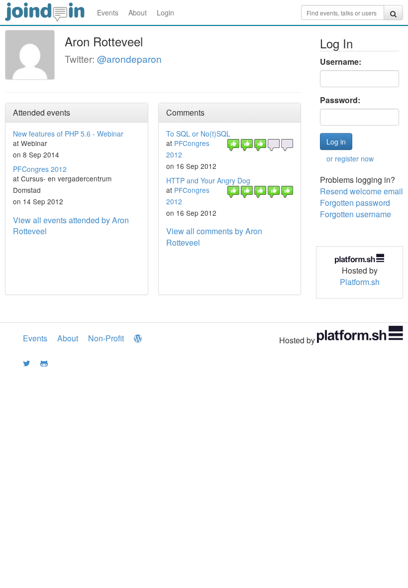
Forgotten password (355, 202)
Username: (340, 61)
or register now (350, 158)
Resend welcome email (361, 191)
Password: (340, 100)
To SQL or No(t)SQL (198, 134)
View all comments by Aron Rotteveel (214, 236)
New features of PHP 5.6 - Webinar (68, 134)
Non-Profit (106, 338)
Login (165, 12)
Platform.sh (360, 282)
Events (107, 12)
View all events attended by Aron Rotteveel (71, 225)
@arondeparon (129, 58)
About (137, 12)
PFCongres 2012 (40, 169)
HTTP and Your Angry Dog (208, 180)
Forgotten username (355, 214)
